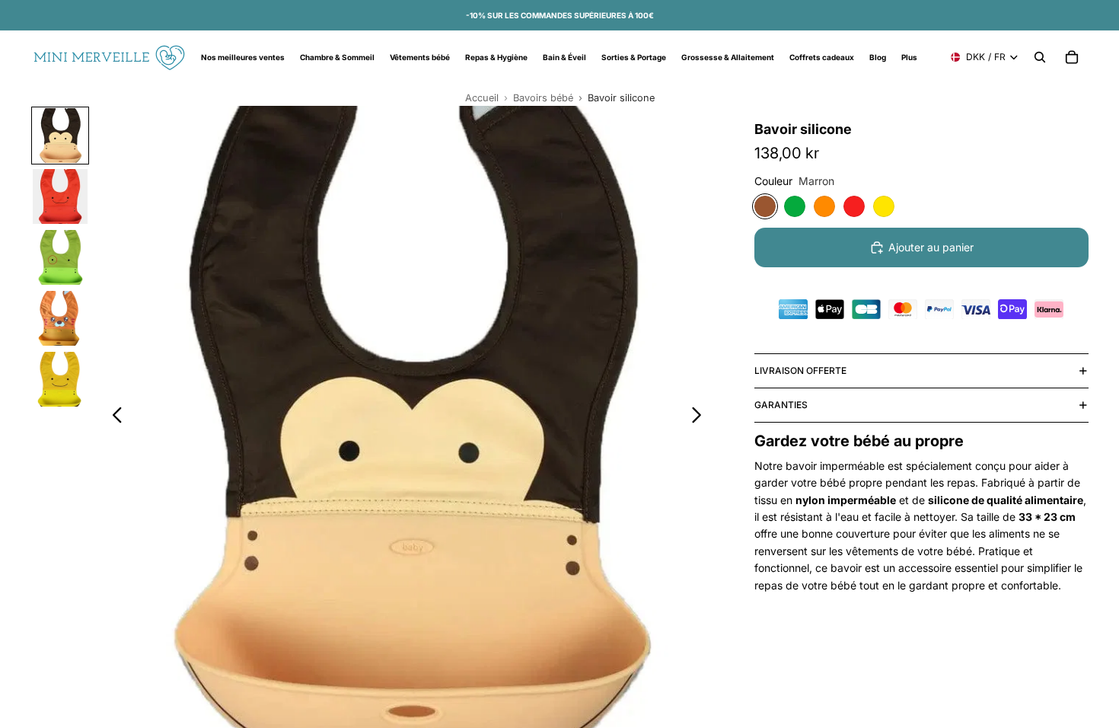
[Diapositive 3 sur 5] (60, 257)
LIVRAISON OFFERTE (800, 370)
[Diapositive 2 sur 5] (60, 196)
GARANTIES (781, 404)
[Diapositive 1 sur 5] (60, 135)
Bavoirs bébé (543, 98)
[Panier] (1072, 57)
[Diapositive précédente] (113, 417)
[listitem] (909, 57)
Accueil (482, 98)
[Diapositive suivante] (701, 417)
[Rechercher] (1040, 57)
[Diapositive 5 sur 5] (60, 379)
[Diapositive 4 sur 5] (60, 318)
